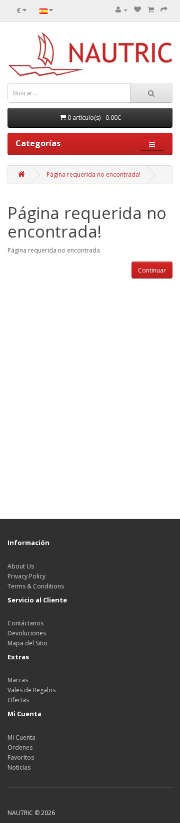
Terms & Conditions (36, 586)
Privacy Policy (27, 576)
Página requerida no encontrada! (93, 174)
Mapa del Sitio (28, 643)
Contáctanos (26, 623)
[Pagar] (164, 9)
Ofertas (18, 700)
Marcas (18, 680)
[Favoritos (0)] (137, 9)
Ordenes (20, 747)
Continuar (152, 270)
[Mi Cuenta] (122, 9)
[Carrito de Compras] (151, 9)
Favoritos (21, 757)
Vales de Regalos (32, 690)
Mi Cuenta (22, 737)
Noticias (19, 767)
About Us (21, 566)
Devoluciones (27, 633)
